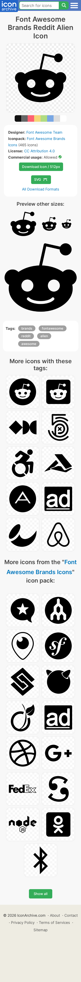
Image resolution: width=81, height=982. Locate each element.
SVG (37, 179)
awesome (28, 344)
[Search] (64, 5)
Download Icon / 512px (41, 166)
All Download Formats (40, 189)
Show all (41, 894)
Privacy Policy (23, 922)
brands (26, 328)
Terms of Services (54, 922)
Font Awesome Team (44, 132)
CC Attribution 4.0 (39, 151)
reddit (26, 336)
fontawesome (52, 328)
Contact (71, 915)
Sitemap (40, 930)
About (55, 915)
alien (44, 336)
